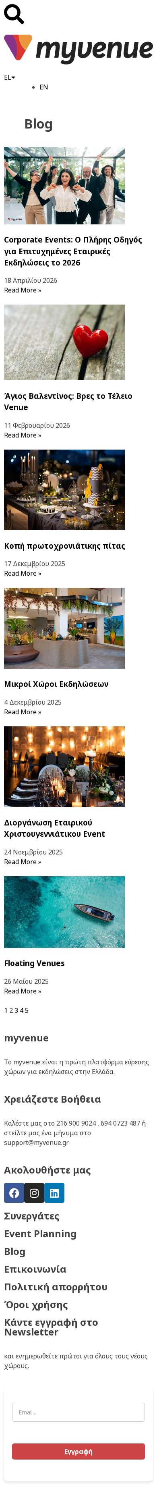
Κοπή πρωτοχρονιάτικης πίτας (64, 546)
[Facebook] (14, 1193)
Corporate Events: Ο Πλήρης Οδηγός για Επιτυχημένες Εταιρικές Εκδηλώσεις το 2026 (73, 250)
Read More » (22, 290)
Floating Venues (34, 963)
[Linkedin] (54, 1193)
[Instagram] (34, 1193)
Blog (14, 1251)
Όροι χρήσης (36, 1304)
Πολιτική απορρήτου (55, 1286)
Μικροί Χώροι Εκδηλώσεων (56, 684)
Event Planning (40, 1233)
